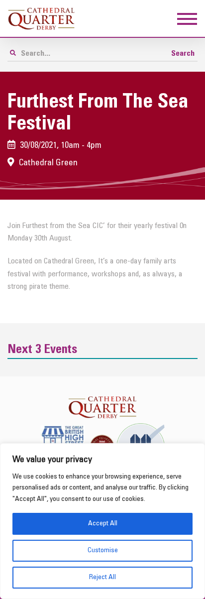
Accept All (102, 523)
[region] (102, 521)
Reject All (102, 577)
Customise (103, 550)
